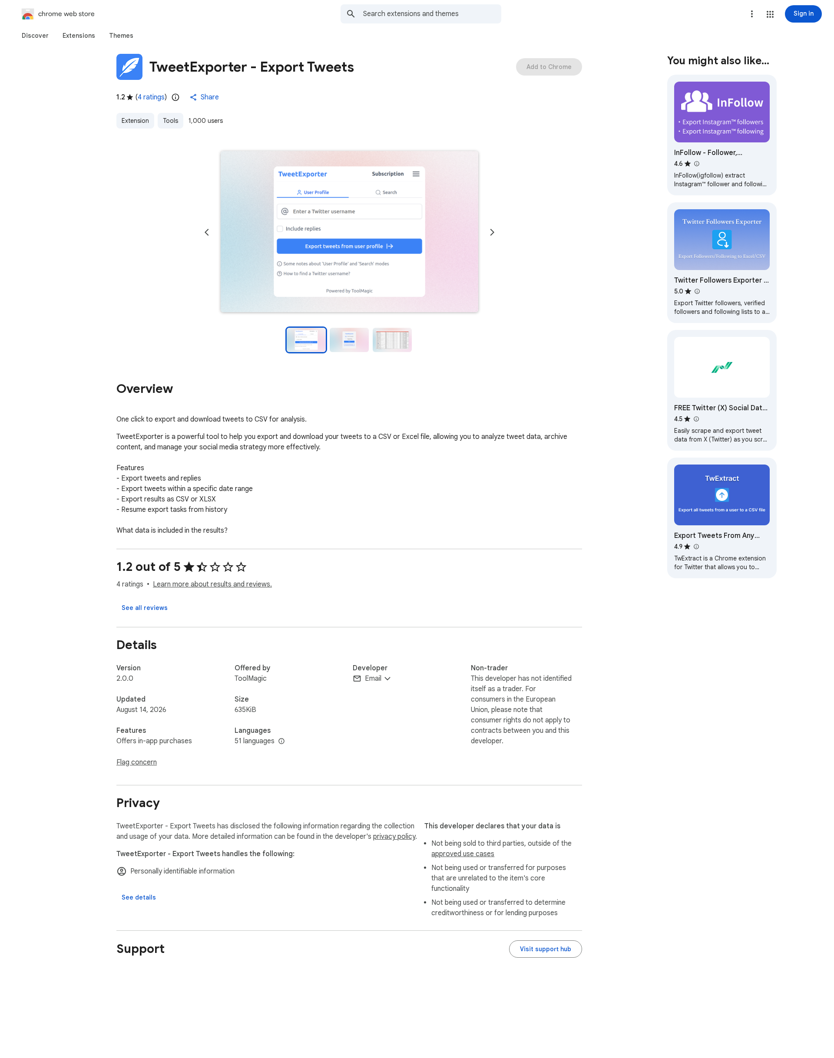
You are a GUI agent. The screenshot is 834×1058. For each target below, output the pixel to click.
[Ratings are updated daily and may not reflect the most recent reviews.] (175, 97)
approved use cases (462, 854)
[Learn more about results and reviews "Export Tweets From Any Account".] (695, 546)
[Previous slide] (206, 232)
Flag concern (136, 762)
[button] (770, 14)
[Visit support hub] (545, 949)
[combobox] (432, 14)
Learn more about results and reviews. (212, 584)
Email (373, 678)
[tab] (35, 35)
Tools (170, 121)
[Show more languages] (281, 741)
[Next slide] (492, 232)
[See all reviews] (144, 607)
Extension (135, 121)
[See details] (138, 897)
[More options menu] (752, 14)
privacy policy (394, 836)
